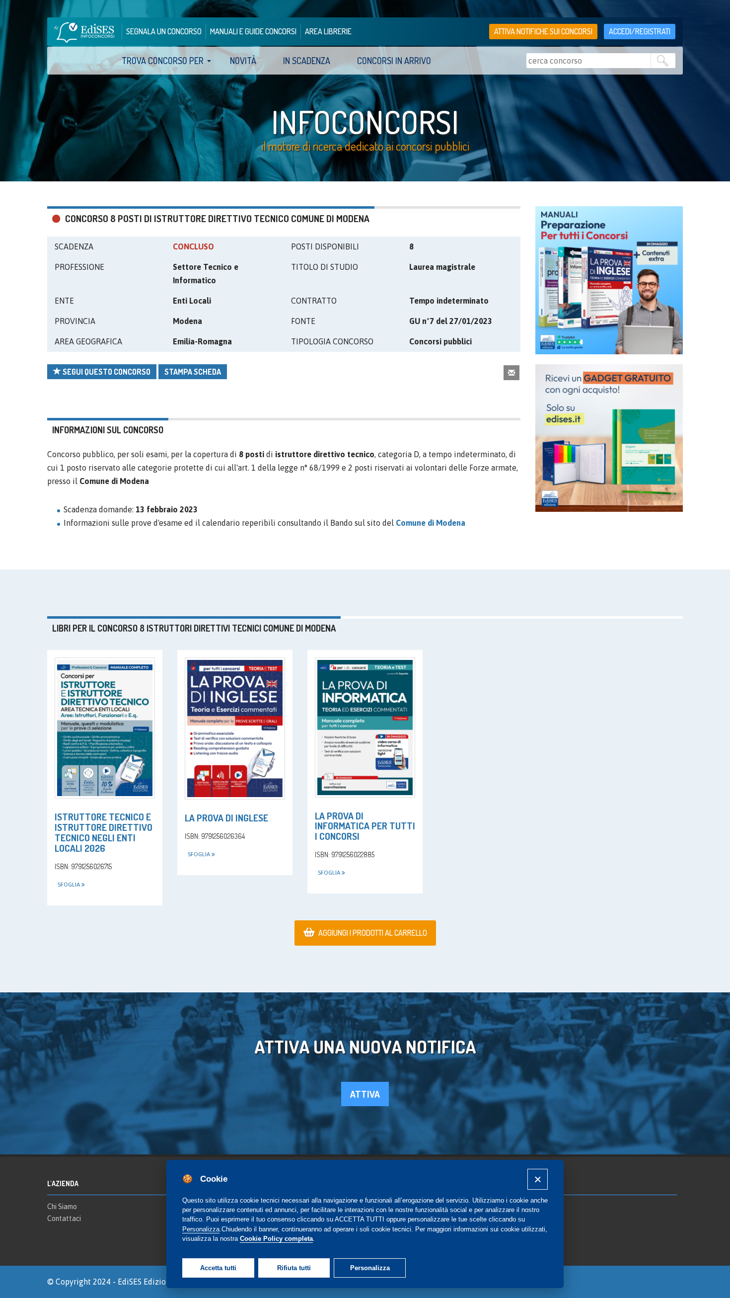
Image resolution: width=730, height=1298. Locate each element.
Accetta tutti (218, 1268)
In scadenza (306, 60)
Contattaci (64, 1218)
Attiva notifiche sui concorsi (543, 31)
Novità (243, 60)
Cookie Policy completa (276, 1238)
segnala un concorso (164, 31)
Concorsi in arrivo (394, 60)
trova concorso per (163, 60)
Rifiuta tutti (294, 1268)
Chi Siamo (62, 1207)
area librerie (328, 31)
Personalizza (370, 1268)
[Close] (537, 1179)
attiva (365, 1094)
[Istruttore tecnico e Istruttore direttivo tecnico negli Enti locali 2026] (104, 728)
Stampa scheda (192, 372)
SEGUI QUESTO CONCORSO (105, 372)
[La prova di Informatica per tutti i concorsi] (365, 727)
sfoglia (69, 884)
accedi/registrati (639, 31)
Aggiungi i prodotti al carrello (372, 933)
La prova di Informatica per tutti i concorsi (365, 826)
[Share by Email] (511, 372)
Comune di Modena (430, 522)
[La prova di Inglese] (235, 728)
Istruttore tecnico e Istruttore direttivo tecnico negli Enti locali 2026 (103, 832)
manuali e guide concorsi (253, 31)
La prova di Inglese (226, 817)
